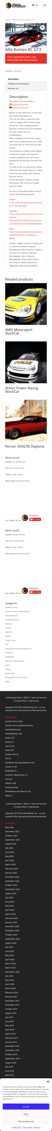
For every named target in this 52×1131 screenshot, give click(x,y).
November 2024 (12, 881)
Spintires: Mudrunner (15, 661)
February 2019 (11, 1038)
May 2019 (9, 1025)
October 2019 (11, 1009)
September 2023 (12, 939)
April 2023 (9, 959)
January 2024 (11, 922)
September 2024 (12, 889)
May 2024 (9, 905)
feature (8, 624)
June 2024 (9, 901)
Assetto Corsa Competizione (17, 611)
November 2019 (12, 1005)
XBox (7, 681)
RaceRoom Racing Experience (18, 648)
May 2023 (9, 955)
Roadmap (9, 657)
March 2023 (10, 963)
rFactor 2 (9, 652)
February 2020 (11, 992)
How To (8, 632)
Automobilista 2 (12, 619)
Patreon (21, 461)
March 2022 (10, 967)
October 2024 (11, 885)
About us (37, 1127)
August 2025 (10, 844)
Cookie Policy (16, 1127)
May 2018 (9, 1075)
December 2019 (12, 1000)
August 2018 (10, 1062)
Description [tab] (13, 79)
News (7, 636)
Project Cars (10, 640)
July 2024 (9, 897)
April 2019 (9, 1029)
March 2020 (10, 988)
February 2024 (11, 918)
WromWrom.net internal (16, 677)
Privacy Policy (28, 1127)
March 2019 (10, 1033)
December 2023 (12, 926)
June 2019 (9, 1021)
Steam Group (18, 468)
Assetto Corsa (11, 607)
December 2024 (12, 877)
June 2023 (9, 951)
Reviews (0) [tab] (13, 88)
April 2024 (9, 910)
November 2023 (12, 930)
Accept (26, 1106)
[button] (48, 1081)
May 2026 (9, 827)
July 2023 (9, 947)
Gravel (8, 628)
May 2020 (9, 980)
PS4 (6, 644)
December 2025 (12, 831)
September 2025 (12, 839)
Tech (7, 665)
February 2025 (11, 868)
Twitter (20, 474)
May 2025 (9, 856)
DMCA (26, 697)
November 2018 (12, 1050)
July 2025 (9, 848)
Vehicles (15, 19)
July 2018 (9, 1066)
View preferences (26, 1121)
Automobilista (11, 615)
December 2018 (12, 1046)
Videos (8, 669)
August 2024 (10, 893)
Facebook (25, 481)
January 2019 (11, 1042)
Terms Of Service (38, 697)
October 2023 (11, 934)
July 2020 (9, 976)
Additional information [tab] (18, 83)
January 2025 (11, 872)
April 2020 (9, 984)
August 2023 (10, 943)
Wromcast (9, 673)
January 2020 (11, 996)
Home (7, 19)
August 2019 (10, 1013)
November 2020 (12, 972)
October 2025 (11, 835)
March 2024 (10, 914)
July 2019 (9, 1017)
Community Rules (13, 697)
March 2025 (10, 864)
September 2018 (12, 1058)
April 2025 (9, 860)
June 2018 (9, 1071)
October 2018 (11, 1054)
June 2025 (9, 852)
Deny (26, 1114)
